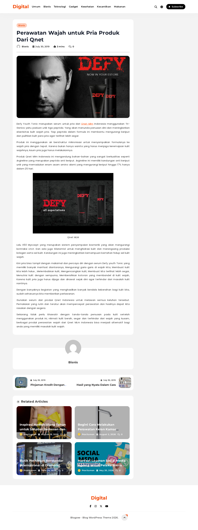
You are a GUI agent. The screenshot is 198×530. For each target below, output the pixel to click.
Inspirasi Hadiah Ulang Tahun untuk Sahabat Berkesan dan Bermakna (43, 429)
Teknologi (60, 6)
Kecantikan (104, 6)
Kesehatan (87, 6)
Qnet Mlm (87, 123)
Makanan (119, 6)
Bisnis (47, 6)
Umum (36, 6)
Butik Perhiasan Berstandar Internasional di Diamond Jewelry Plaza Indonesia (41, 465)
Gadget (73, 6)
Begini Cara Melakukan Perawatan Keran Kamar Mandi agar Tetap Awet (97, 429)
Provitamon (30, 434)
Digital (21, 6)
